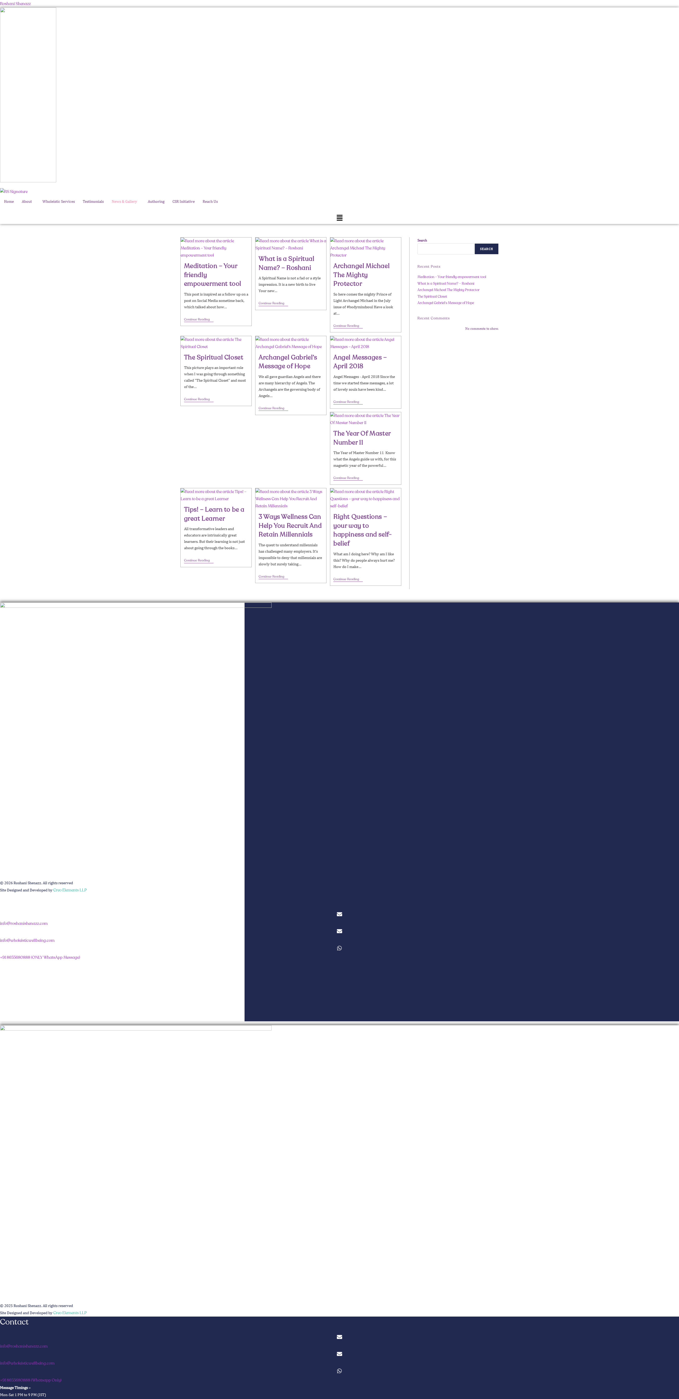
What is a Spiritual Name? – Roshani (286, 263)
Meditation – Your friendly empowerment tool (451, 277)
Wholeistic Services (58, 201)
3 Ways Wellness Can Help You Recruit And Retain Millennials (290, 525)
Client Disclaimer (20, 1017)
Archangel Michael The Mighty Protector (361, 275)
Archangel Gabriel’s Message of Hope (288, 362)
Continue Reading (199, 320)
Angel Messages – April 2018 (360, 362)
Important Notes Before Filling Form (37, 1010)
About (27, 201)
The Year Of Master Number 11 (362, 438)
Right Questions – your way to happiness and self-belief (362, 530)
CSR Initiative (183, 201)
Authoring (156, 201)
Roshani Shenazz (15, 3)
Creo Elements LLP (70, 890)
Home (9, 201)
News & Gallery (124, 201)
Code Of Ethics (18, 1002)
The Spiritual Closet (213, 357)
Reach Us (210, 201)
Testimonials (93, 201)
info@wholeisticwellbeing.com (27, 940)
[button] (28, 201)
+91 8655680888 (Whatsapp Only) (31, 1380)
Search (422, 240)
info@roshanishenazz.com (24, 923)
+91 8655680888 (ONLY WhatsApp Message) (40, 957)
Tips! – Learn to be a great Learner (214, 514)
